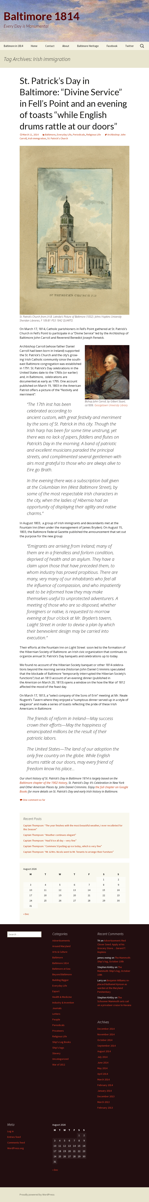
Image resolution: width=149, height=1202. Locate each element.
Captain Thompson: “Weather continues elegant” (49, 835)
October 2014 (104, 1040)
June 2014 (102, 1062)
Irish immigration (37, 138)
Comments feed (16, 1142)
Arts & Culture (59, 951)
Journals (57, 1008)
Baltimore (50, 134)
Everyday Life (64, 134)
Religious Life (93, 134)
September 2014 (106, 1045)
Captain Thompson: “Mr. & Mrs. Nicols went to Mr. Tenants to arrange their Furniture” (68, 851)
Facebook (111, 46)
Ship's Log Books (61, 1042)
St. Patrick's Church (57, 138)
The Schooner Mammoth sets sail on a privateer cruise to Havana (114, 1001)
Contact (50, 46)
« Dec (26, 914)
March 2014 (103, 1079)
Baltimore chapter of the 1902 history (43, 783)
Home (34, 46)
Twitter (129, 46)
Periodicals (79, 134)
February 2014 (105, 1085)
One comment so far (34, 799)
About (65, 46)
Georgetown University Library (111, 405)
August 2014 (104, 1051)
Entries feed (14, 1137)
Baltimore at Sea (61, 968)
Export (55, 991)
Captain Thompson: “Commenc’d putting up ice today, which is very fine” (62, 846)
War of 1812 (58, 1064)
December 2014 (105, 1028)
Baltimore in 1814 (13, 46)
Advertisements (61, 940)
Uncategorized (60, 1059)
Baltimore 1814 (60, 963)
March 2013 (103, 1102)
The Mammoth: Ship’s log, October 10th (113, 970)
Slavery (56, 1053)
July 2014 (102, 1057)
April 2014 (102, 1073)
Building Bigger (60, 980)
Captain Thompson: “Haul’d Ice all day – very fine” (49, 840)
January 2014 (104, 1090)
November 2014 (105, 1034)
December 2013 (105, 1096)
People (56, 1019)
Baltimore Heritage (88, 46)
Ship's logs (58, 1047)
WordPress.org (15, 1148)
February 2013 (105, 1107)
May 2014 (102, 1068)
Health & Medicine (62, 997)
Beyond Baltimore (62, 974)
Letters (56, 1013)
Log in (10, 1131)
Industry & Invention (63, 1002)
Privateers (58, 1030)
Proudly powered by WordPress (37, 1194)
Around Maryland (61, 946)
